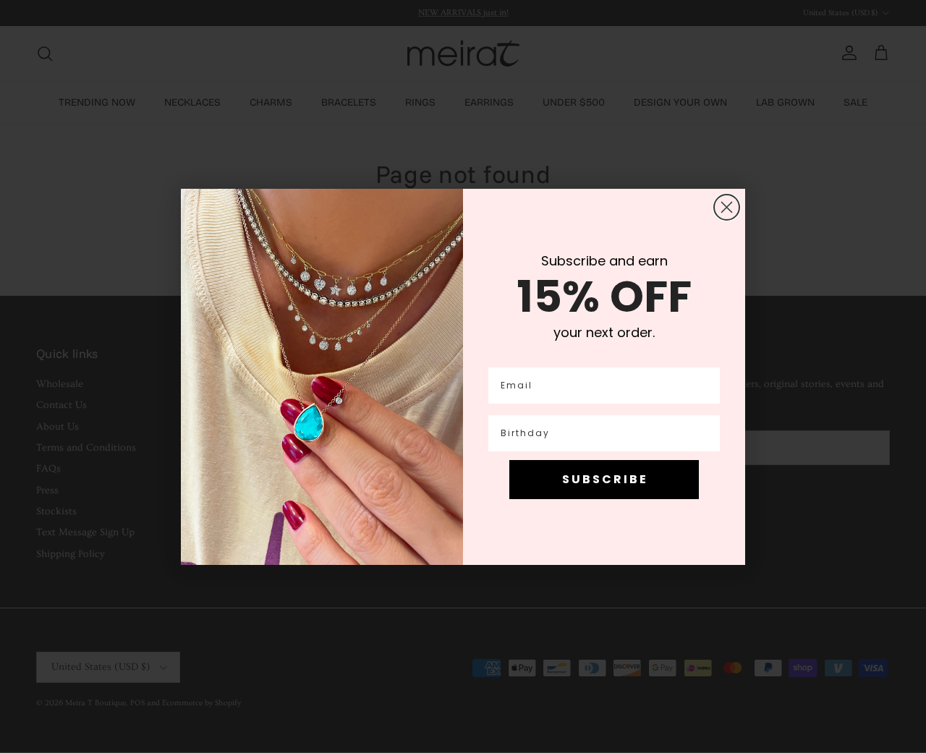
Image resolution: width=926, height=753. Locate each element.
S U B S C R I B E (604, 479)
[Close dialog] (726, 207)
